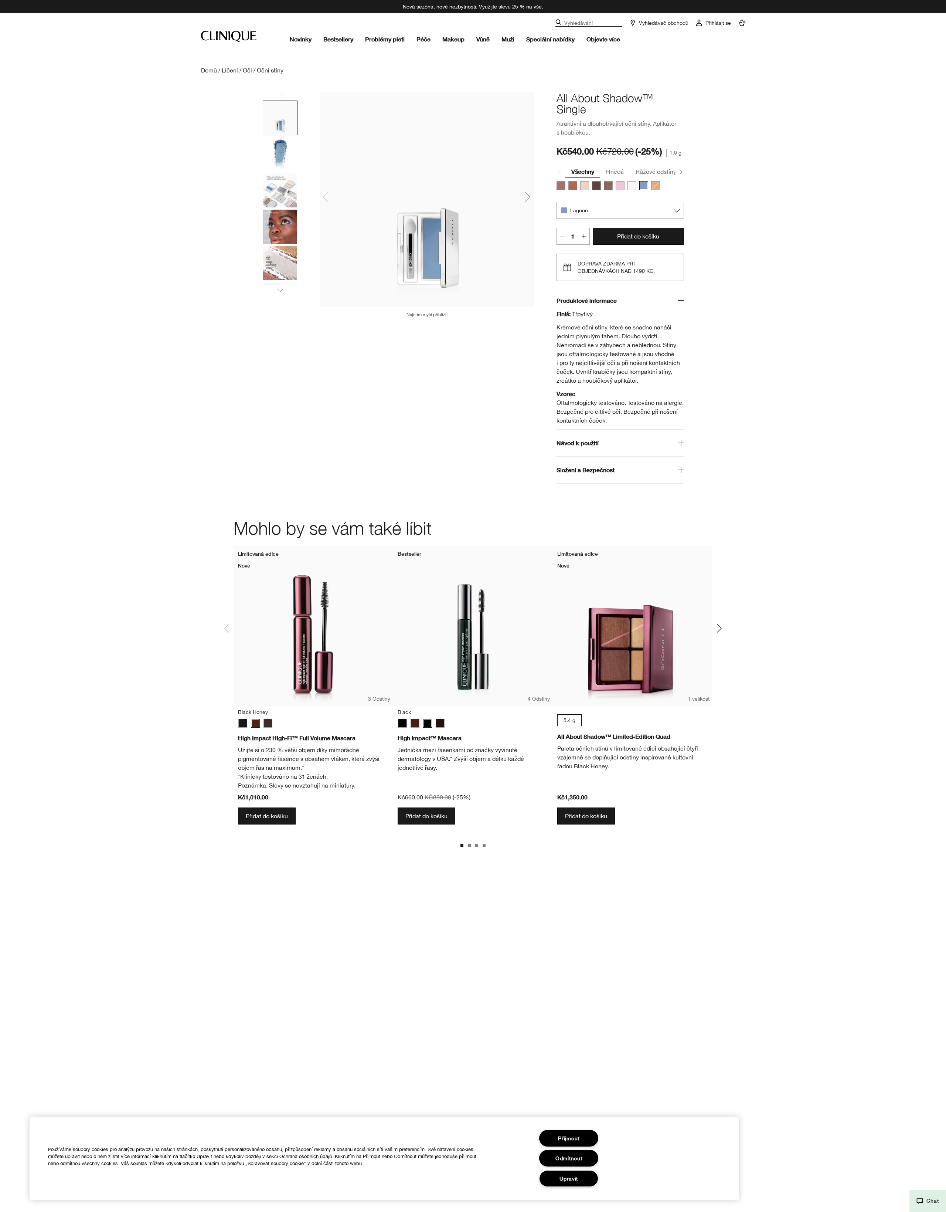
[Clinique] (228, 36)
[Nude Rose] (561, 185)
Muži (507, 39)
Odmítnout (568, 1158)
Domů (209, 70)
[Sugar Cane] (631, 185)
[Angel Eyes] (620, 185)
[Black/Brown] (268, 723)
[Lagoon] (643, 185)
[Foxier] (608, 185)
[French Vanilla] (584, 185)
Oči (247, 70)
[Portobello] (596, 185)
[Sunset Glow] (572, 185)
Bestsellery (338, 39)
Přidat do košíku (638, 236)
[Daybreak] (655, 185)
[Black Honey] (255, 723)
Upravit (568, 1178)
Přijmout (568, 1138)
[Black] (243, 723)
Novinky (301, 39)
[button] (927, 1201)
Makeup (453, 39)
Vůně (483, 39)
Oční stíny (270, 70)
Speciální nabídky (550, 39)
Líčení (230, 70)
